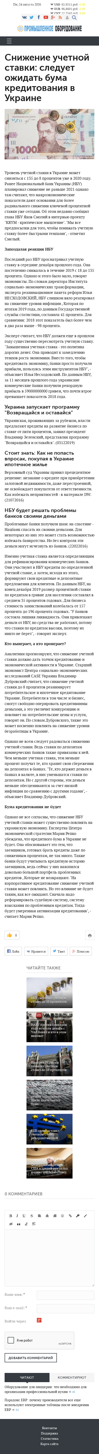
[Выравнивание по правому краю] (55, 1216)
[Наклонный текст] (17, 1216)
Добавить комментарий (31, 1358)
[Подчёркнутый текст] (24, 1216)
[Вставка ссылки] (70, 1216)
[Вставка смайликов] (63, 1216)
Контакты (49, 1428)
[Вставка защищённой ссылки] (78, 1216)
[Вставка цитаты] (19, 1224)
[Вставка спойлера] (34, 1224)
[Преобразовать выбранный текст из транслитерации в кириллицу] (26, 1224)
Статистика (49, 1438)
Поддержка (49, 1433)
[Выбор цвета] (85, 1216)
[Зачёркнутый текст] (32, 1216)
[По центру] (47, 1216)
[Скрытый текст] (11, 1224)
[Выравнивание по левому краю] (40, 1216)
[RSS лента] (60, 17)
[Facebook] (38, 17)
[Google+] (53, 17)
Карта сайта (49, 1444)
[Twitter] (31, 17)
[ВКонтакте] (24, 17)
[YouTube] (45, 17)
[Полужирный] (10, 1216)
